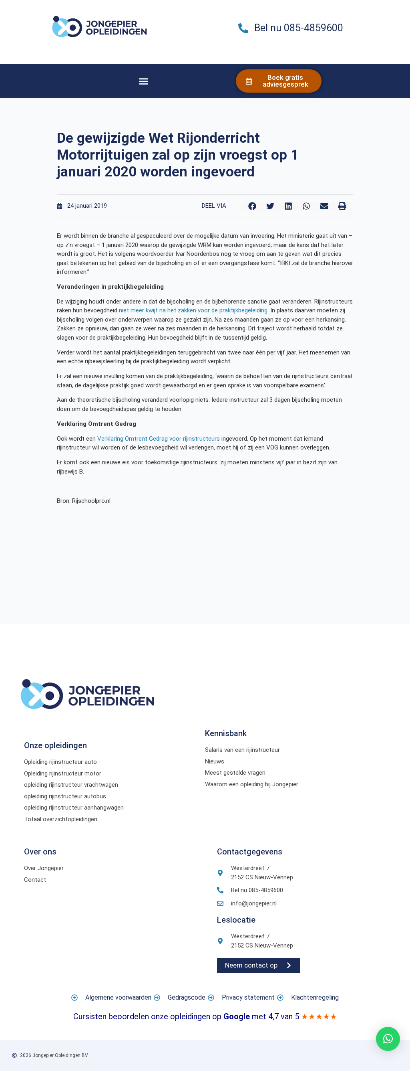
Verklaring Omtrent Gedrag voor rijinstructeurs (158, 438)
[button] (144, 81)
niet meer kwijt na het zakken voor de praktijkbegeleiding (193, 310)
